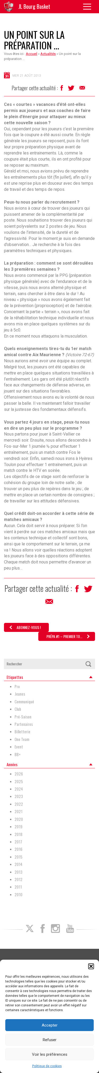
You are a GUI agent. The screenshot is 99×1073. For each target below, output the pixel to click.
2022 (19, 804)
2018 (18, 834)
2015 (18, 857)
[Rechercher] (88, 664)
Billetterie (22, 731)
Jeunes (20, 694)
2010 (18, 894)
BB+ (18, 754)
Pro (17, 686)
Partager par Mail (82, 89)
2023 (19, 796)
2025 (19, 781)
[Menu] (89, 6)
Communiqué (24, 701)
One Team (22, 739)
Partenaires (24, 724)
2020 (19, 819)
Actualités (48, 54)
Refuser (49, 1039)
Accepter (50, 1025)
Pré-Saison (23, 716)
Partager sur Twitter (72, 89)
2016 (18, 849)
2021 (18, 811)
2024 (19, 789)
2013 (18, 872)
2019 (18, 826)
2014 (18, 864)
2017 (18, 841)
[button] (91, 966)
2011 (18, 887)
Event (19, 746)
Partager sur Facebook (62, 89)
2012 (18, 879)
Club (18, 709)
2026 (19, 774)
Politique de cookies (47, 1066)
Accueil (31, 54)
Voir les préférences (49, 1054)
